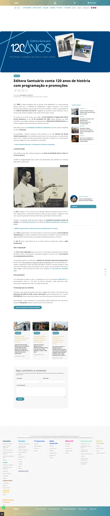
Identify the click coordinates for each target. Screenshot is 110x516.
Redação (21, 441)
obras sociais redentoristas (84, 459)
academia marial (7, 444)
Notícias (16, 76)
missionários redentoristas (84, 450)
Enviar (20, 399)
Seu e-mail (45, 378)
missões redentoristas (87, 454)
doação (74, 7)
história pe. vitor (85, 444)
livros (97, 450)
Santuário (7, 441)
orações (20, 464)
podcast (52, 450)
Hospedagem (86, 7)
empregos (68, 444)
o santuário (6, 483)
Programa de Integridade (69, 509)
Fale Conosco (93, 509)
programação (37, 446)
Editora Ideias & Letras (8, 501)
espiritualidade (22, 452)
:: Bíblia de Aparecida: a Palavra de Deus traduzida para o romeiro (36, 228)
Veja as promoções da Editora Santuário (28, 307)
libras (19, 459)
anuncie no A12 (23, 471)
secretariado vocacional (84, 463)
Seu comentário (21, 385)
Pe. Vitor (59, 8)
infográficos (21, 457)
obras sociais (37, 8)
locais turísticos (7, 473)
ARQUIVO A (62, 279)
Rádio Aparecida (54, 442)
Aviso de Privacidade (40, 509)
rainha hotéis (6, 487)
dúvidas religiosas (23, 450)
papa (19, 466)
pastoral (5, 485)
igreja (19, 454)
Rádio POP (69, 441)
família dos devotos (8, 465)
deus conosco (100, 448)
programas (52, 455)
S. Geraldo (67, 8)
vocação (45, 8)
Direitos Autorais (82, 509)
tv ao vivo (36, 448)
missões (52, 8)
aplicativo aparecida (23, 444)
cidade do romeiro (8, 450)
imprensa (5, 471)
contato (5, 460)
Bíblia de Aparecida (52, 222)
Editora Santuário (100, 442)
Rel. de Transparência (54, 509)
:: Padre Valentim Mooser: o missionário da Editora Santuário (34, 144)
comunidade (27, 8)
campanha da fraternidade (22, 446)
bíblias (98, 446)
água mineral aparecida (6, 446)
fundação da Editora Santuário (39, 127)
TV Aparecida (39, 441)
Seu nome (19, 378)
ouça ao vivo (53, 448)
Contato (79, 7)
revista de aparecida (6, 491)
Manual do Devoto (29, 222)
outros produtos (100, 453)
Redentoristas (86, 441)
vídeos (4, 494)
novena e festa (7, 480)
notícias (5, 478)
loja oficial (5, 476)
